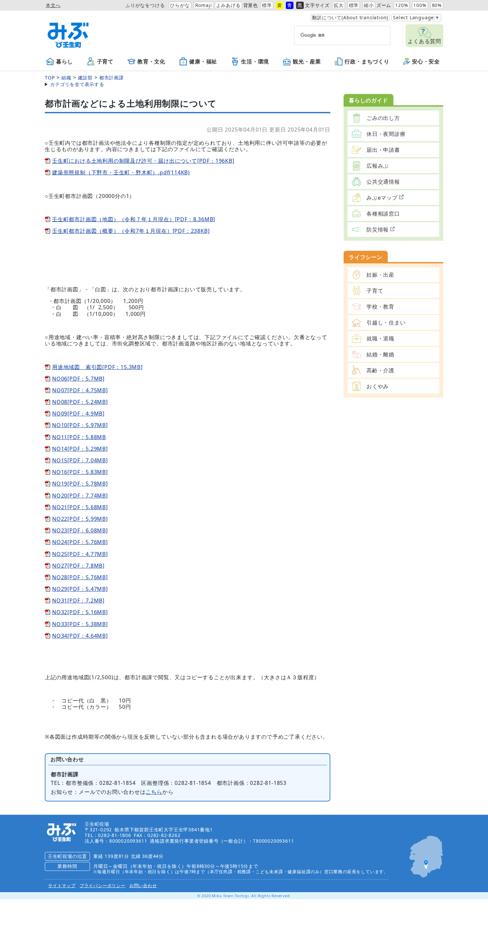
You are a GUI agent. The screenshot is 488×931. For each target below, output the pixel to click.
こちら (154, 791)
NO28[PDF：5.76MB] (80, 577)
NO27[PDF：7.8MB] (78, 565)
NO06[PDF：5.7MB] (78, 378)
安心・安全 (426, 61)
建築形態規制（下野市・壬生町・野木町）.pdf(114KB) (121, 172)
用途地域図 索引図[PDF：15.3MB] (97, 367)
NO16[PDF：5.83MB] (80, 472)
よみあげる (228, 5)
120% (401, 5)
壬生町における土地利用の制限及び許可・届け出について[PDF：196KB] (143, 160)
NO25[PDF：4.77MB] (80, 554)
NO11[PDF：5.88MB (79, 437)
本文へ (53, 5)
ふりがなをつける (145, 5)
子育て (105, 61)
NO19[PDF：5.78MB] (80, 483)
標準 (267, 5)
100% (419, 5)
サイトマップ (62, 885)
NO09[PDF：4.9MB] (78, 413)
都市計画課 (111, 77)
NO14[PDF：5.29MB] (80, 448)
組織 (66, 77)
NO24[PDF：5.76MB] (80, 542)
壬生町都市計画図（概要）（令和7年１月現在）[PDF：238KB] (130, 230)
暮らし (64, 61)
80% (437, 5)
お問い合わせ (143, 885)
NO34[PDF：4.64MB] (80, 635)
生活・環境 (255, 61)
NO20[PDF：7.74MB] (80, 495)
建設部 (85, 77)
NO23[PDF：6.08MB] (80, 530)
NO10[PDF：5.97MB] (80, 425)
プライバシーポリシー (102, 885)
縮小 (369, 5)
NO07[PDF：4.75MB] (80, 390)
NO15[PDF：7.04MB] (80, 460)
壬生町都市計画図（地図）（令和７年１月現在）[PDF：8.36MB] (133, 219)
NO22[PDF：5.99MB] (80, 518)
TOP (50, 77)
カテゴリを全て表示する (77, 84)
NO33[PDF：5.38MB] (80, 624)
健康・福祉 (203, 61)
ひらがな (180, 5)
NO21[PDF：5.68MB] (80, 507)
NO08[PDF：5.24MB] (80, 402)
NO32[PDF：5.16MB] (80, 612)
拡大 (339, 5)
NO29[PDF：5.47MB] (80, 589)
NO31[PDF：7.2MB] (78, 600)
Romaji (203, 5)
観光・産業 (307, 61)
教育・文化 (151, 61)
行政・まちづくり (367, 61)
